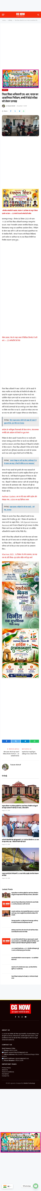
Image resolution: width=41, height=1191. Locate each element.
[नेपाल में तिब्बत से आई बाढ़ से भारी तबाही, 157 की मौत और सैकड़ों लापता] (6, 978)
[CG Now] (20, 15)
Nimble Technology (29, 1083)
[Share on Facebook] (11, 111)
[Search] (38, 14)
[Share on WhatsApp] (24, 111)
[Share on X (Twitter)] (15, 111)
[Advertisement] (20, 48)
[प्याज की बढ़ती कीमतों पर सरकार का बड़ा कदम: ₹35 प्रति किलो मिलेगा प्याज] (6, 960)
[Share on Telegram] (19, 111)
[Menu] (3, 14)
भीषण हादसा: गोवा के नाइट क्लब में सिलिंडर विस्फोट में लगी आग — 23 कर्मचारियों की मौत (11, 754)
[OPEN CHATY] (35, 1186)
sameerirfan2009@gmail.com (18, 1052)
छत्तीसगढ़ (5, 90)
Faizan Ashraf (11, 106)
